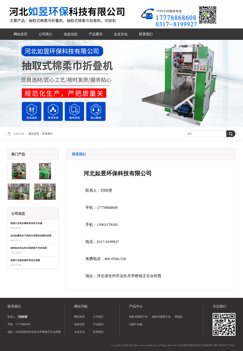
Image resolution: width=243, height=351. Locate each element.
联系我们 (146, 34)
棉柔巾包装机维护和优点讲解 (25, 260)
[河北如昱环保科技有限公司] (74, 14)
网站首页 (20, 34)
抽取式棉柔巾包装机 (161, 318)
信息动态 (70, 34)
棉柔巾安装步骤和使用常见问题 (26, 223)
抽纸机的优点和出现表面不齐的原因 (28, 248)
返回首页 (33, 133)
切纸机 (179, 316)
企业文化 (121, 34)
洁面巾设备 (135, 324)
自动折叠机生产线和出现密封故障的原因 (30, 235)
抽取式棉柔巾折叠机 (138, 318)
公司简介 (45, 34)
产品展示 (96, 34)
